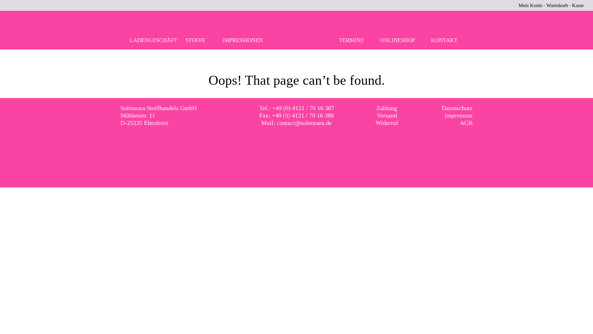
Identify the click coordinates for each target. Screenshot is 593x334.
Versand (387, 115)
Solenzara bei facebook (290, 141)
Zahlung (386, 108)
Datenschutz (457, 108)
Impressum (458, 115)
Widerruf (387, 122)
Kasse (578, 5)
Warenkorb (557, 5)
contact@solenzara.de (304, 122)
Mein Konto (530, 5)
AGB (466, 122)
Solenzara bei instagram (303, 141)
